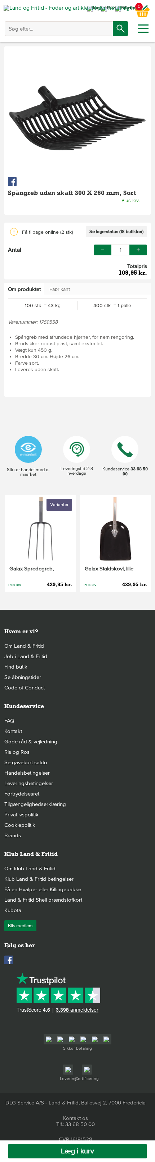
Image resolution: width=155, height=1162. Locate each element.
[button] (138, 250)
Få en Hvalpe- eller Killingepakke (42, 889)
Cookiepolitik (19, 825)
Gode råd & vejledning (30, 741)
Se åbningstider (22, 677)
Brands (12, 835)
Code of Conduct (24, 687)
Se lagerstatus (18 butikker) (116, 231)
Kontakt (13, 731)
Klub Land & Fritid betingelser (39, 879)
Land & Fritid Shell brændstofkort (43, 900)
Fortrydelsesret (21, 793)
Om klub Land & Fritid (30, 868)
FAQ (9, 720)
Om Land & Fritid (24, 646)
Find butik (15, 667)
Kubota (12, 910)
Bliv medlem (20, 926)
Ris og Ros (17, 752)
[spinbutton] (120, 250)
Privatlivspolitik (21, 814)
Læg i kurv (77, 1151)
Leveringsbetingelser (28, 783)
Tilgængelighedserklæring (35, 804)
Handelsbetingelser (27, 773)
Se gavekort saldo (25, 762)
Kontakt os (75, 1118)
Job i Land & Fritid (25, 656)
